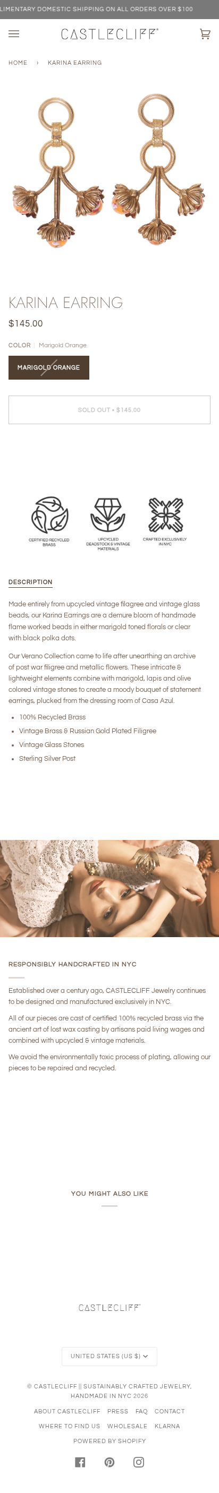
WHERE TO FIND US (69, 1426)
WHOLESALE (127, 1426)
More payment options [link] (42, 473)
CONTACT (170, 1411)
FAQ (142, 1411)
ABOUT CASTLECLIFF (67, 1411)
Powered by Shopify (109, 1441)
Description (31, 582)
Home (18, 63)
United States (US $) (106, 1356)
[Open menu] (24, 34)
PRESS (118, 1411)
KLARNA (167, 1426)
